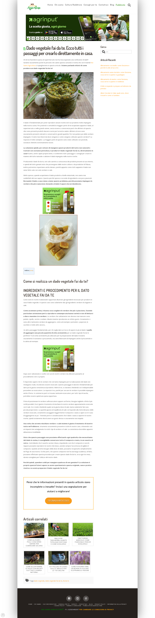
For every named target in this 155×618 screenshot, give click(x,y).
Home (30, 604)
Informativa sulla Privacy (117, 604)
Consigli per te (63, 604)
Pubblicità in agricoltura (92, 605)
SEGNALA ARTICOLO (58, 500)
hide (31, 270)
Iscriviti (74, 604)
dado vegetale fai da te (53, 581)
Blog (91, 604)
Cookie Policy (59, 605)
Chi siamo (37, 604)
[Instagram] (86, 598)
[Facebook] (69, 598)
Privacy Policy (100, 604)
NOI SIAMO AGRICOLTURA (52, 610)
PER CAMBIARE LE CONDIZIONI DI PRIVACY (96, 610)
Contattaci (83, 604)
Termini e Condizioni (73, 605)
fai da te (66, 581)
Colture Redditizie (50, 604)
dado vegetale (39, 581)
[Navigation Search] (129, 5)
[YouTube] (77, 598)
